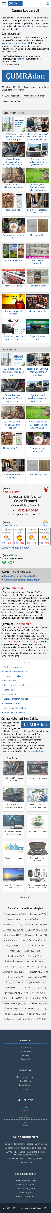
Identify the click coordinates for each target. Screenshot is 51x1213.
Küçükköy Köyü (36, 929)
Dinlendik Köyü (14, 1013)
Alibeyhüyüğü (12, 924)
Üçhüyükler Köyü (36, 935)
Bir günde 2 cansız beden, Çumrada (25, 1158)
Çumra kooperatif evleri (34, 95)
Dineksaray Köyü (36, 998)
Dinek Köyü (16, 956)
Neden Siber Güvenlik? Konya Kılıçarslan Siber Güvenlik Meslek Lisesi (37, 137)
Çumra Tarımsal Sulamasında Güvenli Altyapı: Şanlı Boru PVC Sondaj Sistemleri (13, 163)
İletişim (25, 1089)
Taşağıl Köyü (15, 945)
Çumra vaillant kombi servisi (31, 647)
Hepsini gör (25, 897)
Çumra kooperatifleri (11, 101)
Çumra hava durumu (25, 1184)
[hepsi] (22, 112)
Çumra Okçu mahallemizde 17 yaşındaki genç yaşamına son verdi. (23, 606)
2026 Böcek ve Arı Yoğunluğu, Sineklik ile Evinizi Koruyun (13, 137)
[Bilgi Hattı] (47, 5)
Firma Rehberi (25, 1085)
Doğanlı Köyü (35, 982)
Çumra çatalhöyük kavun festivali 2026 (21, 592)
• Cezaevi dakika (9, 689)
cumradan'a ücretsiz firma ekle (16, 43)
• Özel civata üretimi (11, 703)
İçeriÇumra (38, 914)
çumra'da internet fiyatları (25, 633)
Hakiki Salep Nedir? (13, 209)
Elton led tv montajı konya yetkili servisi (13, 337)
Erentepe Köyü (13, 977)
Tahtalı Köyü (37, 940)
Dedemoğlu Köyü (35, 966)
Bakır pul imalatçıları (37, 311)
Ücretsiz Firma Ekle (25, 1077)
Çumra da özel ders (24, 641)
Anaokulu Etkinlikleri (13, 260)
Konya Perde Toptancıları (37, 261)
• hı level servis (9, 694)
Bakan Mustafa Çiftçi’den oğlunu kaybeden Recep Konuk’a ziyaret (22, 613)
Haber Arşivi (25, 1055)
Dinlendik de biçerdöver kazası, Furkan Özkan (25, 1143)
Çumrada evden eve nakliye (33, 652)
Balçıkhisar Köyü (35, 1008)
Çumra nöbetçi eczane (25, 1180)
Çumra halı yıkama (10, 655)
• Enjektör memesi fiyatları (14, 708)
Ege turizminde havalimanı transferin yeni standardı (37, 162)
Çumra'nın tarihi (10, 627)
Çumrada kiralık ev (31, 650)
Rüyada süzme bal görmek (13, 312)
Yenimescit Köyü (37, 971)
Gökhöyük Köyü (14, 940)
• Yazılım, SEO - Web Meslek (14, 712)
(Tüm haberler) (25, 1162)
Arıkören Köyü (39, 1003)
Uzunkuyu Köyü (36, 977)
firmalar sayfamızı (32, 26)
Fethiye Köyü (12, 935)
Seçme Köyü (12, 987)
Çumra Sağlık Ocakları (20, 630)
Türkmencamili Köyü (14, 1003)
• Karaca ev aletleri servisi (13, 685)
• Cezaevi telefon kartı (12, 676)
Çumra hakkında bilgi (29, 627)
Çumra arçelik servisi (11, 650)
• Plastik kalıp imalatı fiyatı (14, 667)
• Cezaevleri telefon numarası (15, 698)
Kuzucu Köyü (33, 919)
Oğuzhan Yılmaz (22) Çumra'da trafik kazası (25, 1147)
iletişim (20, 58)
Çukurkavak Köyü (13, 971)
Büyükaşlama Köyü (16, 992)
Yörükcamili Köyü (35, 987)
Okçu (15, 950)
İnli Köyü (38, 992)
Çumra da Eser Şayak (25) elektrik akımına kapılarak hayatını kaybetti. (25, 1153)
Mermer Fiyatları (37, 235)
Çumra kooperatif (12, 95)
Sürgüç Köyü (14, 982)
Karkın (14, 919)
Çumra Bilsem (15, 638)
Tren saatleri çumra (25, 1188)
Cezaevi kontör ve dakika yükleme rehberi (13, 186)
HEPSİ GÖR (41, 1019)
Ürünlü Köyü (12, 1008)
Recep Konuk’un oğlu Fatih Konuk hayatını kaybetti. (23, 616)
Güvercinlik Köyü (36, 924)
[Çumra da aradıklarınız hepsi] (36, 87)
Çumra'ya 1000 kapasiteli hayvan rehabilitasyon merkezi (24, 602)
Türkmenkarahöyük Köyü (18, 1019)
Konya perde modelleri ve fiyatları (37, 211)
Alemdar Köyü (13, 929)
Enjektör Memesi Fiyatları (37, 337)
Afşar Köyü (32, 950)
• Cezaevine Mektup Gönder (14, 671)
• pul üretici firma (9, 680)
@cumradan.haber (36, 751)
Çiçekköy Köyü (36, 1013)
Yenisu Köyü (12, 966)
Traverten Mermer (37, 285)
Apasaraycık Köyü (15, 914)
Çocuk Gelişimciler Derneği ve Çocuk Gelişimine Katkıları (37, 187)
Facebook (25, 1059)
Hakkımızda (25, 1047)
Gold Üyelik (25, 1081)
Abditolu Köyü (14, 961)
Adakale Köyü (36, 961)
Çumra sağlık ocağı (25, 1196)
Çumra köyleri (25, 1192)
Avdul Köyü (36, 945)
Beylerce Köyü (13, 998)
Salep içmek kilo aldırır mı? (13, 236)
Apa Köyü (35, 956)
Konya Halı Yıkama (13, 285)
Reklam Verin (25, 1051)
